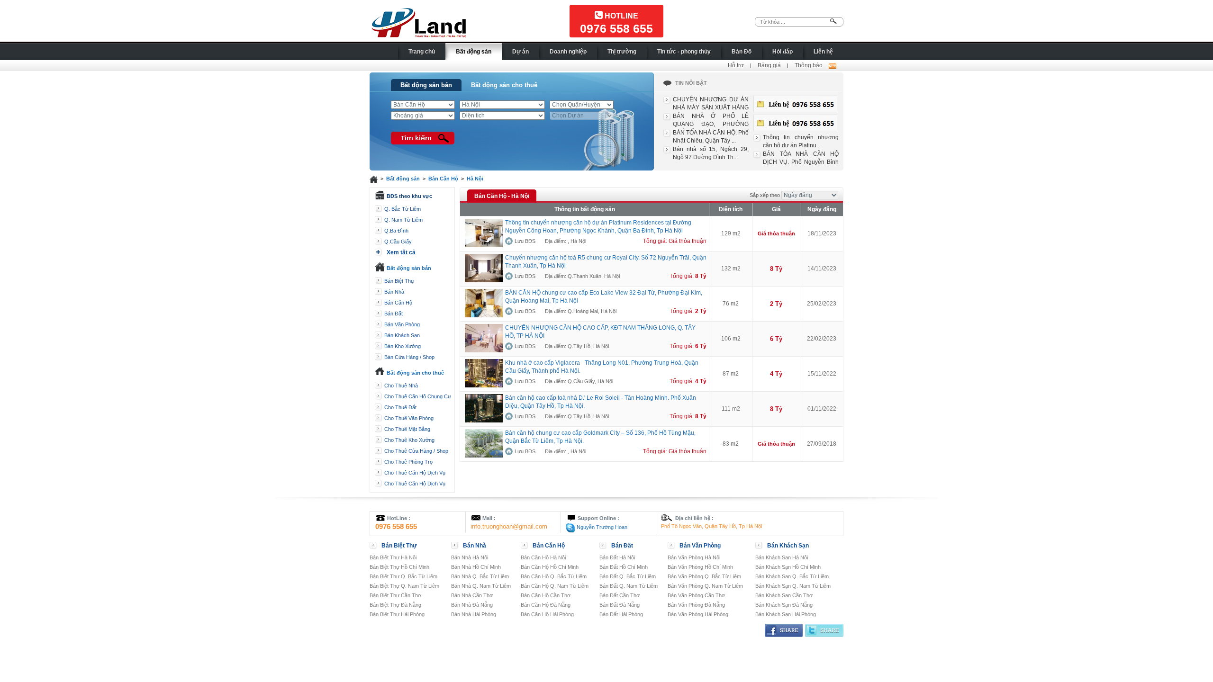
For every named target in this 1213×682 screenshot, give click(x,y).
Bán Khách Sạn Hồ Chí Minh (788, 567)
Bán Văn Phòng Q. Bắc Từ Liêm (704, 576)
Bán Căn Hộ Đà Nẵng (545, 605)
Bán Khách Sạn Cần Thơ (784, 595)
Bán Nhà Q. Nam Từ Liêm (481, 586)
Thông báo (809, 65)
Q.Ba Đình (396, 230)
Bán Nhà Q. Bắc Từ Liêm (480, 576)
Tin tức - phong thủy (684, 51)
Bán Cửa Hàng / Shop (409, 357)
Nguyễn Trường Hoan (601, 527)
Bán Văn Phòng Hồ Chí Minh (700, 567)
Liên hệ (823, 51)
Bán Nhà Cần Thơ (472, 595)
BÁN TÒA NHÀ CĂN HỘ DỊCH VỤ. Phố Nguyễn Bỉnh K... (801, 162)
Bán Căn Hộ (443, 178)
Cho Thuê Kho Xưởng (409, 440)
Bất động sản (473, 51)
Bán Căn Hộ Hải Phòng (547, 614)
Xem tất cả (401, 252)
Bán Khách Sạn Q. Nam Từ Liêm (793, 586)
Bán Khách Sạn (402, 335)
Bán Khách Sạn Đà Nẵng (784, 605)
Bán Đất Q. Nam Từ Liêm (628, 586)
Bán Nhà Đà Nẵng (472, 605)
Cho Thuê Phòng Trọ (408, 462)
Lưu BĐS (525, 241)
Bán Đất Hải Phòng (621, 614)
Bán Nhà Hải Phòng (473, 614)
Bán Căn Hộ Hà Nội (543, 557)
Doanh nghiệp (568, 51)
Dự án (520, 51)
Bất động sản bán (426, 85)
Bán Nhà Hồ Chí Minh (476, 567)
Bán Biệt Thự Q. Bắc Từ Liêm (403, 576)
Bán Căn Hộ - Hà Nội (501, 196)
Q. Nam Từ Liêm (403, 220)
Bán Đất (393, 313)
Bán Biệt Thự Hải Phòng (397, 614)
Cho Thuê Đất (400, 407)
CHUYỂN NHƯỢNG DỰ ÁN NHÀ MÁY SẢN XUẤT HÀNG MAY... (711, 107)
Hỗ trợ (736, 65)
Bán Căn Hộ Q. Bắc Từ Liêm (554, 576)
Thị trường (621, 51)
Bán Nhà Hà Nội (469, 557)
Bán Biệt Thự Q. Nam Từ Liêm (404, 586)
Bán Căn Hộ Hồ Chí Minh (550, 567)
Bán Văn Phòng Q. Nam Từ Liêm (705, 586)
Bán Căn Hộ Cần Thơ (545, 595)
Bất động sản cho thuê (504, 85)
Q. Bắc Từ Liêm (402, 209)
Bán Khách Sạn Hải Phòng (785, 614)
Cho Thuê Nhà (401, 385)
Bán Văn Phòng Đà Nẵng (696, 605)
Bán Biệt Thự (399, 281)
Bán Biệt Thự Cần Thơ (395, 595)
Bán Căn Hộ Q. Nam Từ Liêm (554, 586)
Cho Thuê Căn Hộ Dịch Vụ (414, 473)
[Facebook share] (784, 630)
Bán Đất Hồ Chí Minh (623, 567)
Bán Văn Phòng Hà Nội (694, 557)
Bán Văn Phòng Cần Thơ (696, 595)
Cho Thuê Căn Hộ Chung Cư (417, 396)
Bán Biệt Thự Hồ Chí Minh (399, 567)
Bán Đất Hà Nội (617, 557)
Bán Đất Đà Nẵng (619, 605)
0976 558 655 (616, 28)
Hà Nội (475, 178)
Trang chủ (421, 51)
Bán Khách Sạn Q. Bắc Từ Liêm (792, 576)
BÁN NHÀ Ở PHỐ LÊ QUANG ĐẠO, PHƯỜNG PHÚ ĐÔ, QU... (711, 124)
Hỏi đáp (782, 51)
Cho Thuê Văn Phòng (409, 418)
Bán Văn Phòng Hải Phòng (698, 614)
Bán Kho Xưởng (402, 346)
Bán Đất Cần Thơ (619, 595)
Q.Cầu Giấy (398, 241)
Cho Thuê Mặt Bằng (407, 429)
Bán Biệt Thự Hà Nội (393, 557)
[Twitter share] (824, 630)
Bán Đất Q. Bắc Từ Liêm (627, 576)
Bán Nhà (394, 292)
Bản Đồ (741, 51)
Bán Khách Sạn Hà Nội (781, 557)
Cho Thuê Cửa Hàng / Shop (416, 451)
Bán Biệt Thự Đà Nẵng (395, 605)
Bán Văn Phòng (402, 324)
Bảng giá (769, 65)
